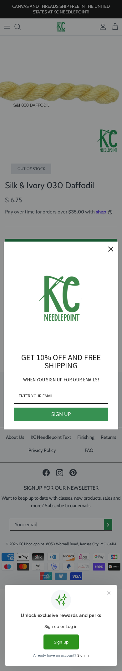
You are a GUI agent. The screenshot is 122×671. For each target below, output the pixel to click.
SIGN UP (61, 414)
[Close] (110, 249)
